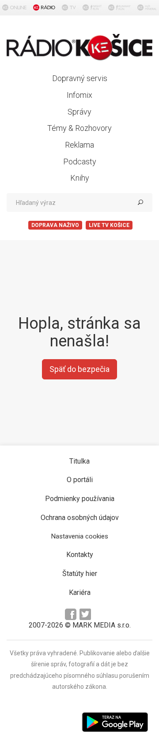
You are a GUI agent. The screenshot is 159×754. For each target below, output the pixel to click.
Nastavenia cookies (79, 536)
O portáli (80, 479)
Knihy (79, 177)
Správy (79, 111)
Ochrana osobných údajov (80, 517)
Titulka (79, 461)
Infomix (79, 95)
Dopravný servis (79, 78)
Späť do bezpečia (79, 369)
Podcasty (79, 161)
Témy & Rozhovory (79, 128)
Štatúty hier (79, 573)
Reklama (79, 144)
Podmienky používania (79, 498)
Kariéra (80, 592)
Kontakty (79, 554)
